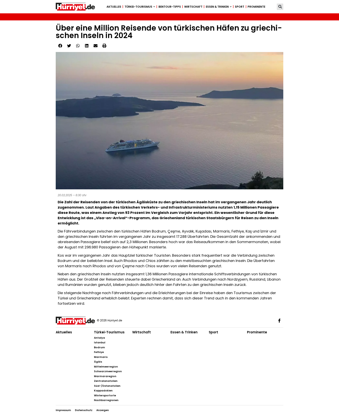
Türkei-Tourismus (138, 7)
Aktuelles (114, 7)
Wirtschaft (193, 7)
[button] (280, 7)
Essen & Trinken (217, 7)
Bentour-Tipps (170, 7)
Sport (239, 7)
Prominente (256, 7)
